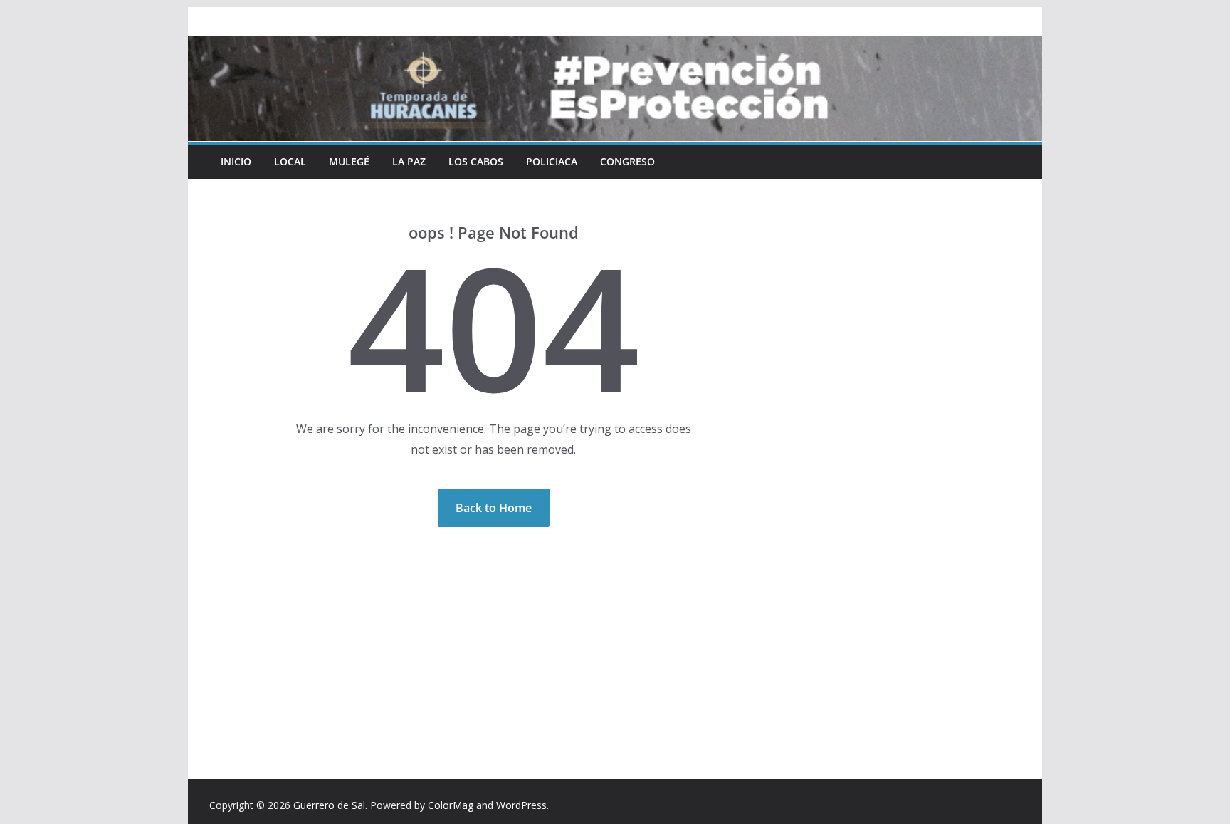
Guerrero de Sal (329, 805)
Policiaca (551, 161)
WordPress (521, 805)
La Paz (409, 161)
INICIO (236, 161)
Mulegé (349, 161)
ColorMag (450, 805)
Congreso (627, 161)
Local (290, 161)
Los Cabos (475, 161)
